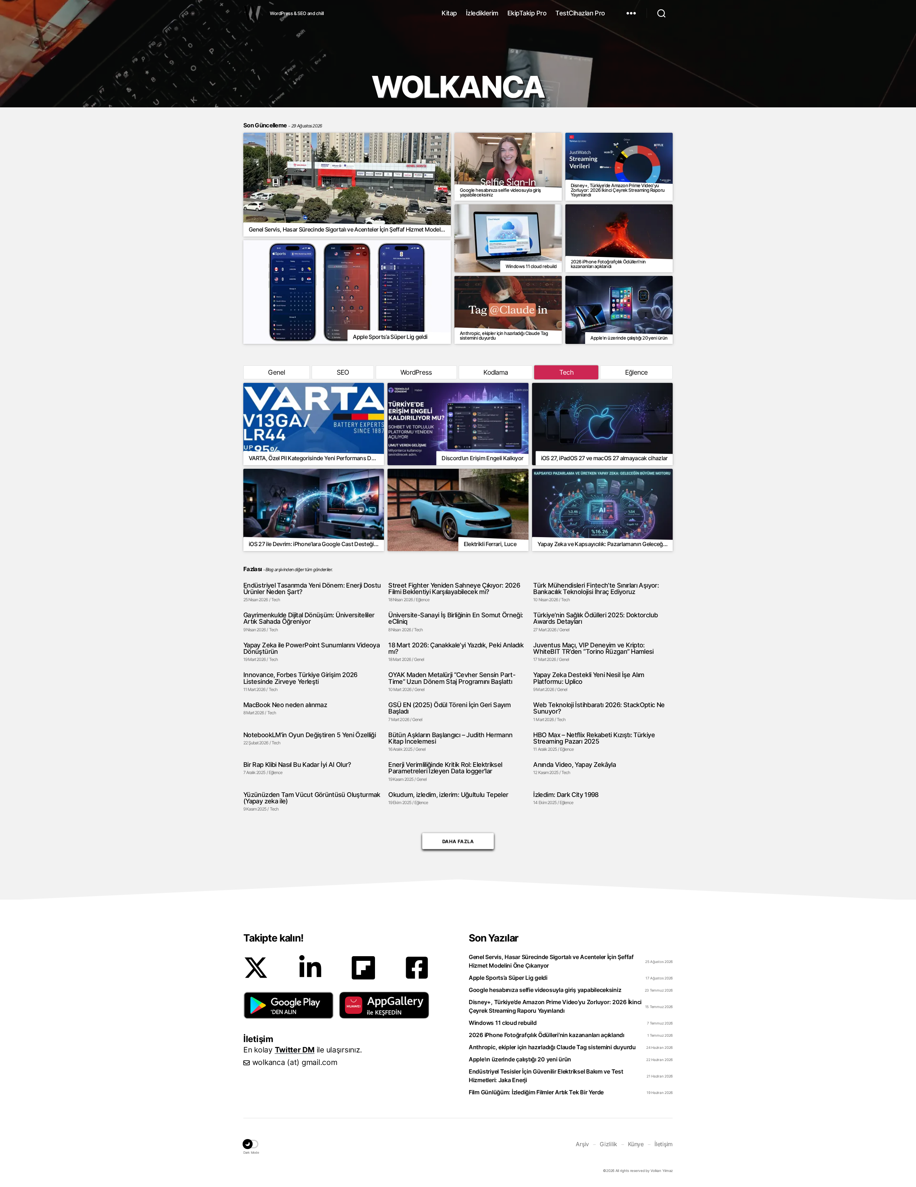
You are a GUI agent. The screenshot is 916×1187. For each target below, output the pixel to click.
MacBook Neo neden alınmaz (285, 704)
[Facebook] (416, 967)
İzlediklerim (482, 13)
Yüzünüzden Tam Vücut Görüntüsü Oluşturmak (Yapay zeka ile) (311, 797)
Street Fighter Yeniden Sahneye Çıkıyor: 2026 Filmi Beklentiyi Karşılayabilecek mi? (454, 588)
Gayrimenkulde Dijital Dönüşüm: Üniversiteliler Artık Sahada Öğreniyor (309, 618)
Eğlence (636, 372)
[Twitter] (255, 967)
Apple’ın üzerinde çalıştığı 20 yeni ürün (520, 1059)
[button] (288, 1005)
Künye (636, 1144)
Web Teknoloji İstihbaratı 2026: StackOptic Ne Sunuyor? (598, 708)
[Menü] (631, 13)
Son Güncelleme (282, 125)
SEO (343, 372)
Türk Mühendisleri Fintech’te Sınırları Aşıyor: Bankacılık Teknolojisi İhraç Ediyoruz (596, 588)
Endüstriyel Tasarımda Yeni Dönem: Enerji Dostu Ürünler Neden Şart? (312, 588)
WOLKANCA (252, 13)
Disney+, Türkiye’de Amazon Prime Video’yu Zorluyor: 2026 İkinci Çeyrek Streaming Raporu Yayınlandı (555, 1006)
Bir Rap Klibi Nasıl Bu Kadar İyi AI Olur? (297, 764)
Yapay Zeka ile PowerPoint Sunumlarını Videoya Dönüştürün (311, 648)
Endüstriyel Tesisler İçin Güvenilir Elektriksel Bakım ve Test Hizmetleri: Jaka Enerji (546, 1076)
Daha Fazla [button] (458, 842)
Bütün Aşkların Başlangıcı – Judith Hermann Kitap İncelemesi (450, 738)
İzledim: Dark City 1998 (565, 794)
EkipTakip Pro (527, 13)
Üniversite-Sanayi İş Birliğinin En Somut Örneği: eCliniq (455, 618)
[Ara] (661, 13)
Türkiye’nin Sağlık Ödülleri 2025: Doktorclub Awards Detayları (595, 618)
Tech (566, 372)
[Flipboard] (363, 967)
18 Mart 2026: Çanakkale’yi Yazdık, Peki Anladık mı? (455, 648)
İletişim (663, 1144)
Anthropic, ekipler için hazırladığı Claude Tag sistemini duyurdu (552, 1047)
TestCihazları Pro (580, 13)
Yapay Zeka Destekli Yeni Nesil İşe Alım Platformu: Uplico (588, 678)
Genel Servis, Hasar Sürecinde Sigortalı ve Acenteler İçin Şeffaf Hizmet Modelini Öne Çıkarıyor (551, 961)
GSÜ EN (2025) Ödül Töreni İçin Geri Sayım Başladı (449, 708)
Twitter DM (295, 1049)
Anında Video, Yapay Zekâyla (574, 764)
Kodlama (495, 372)
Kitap (449, 13)
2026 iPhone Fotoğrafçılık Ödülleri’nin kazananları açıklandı (546, 1034)
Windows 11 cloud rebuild (503, 1022)
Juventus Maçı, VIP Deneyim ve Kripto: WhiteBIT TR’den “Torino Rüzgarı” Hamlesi (593, 648)
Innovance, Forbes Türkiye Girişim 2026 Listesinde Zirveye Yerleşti (300, 678)
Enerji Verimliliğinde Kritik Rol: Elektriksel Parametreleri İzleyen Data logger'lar (445, 767)
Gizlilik (608, 1144)
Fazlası (252, 569)
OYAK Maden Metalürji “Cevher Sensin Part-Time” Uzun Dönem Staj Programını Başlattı (451, 678)
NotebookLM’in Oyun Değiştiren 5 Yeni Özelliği (309, 734)
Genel (276, 372)
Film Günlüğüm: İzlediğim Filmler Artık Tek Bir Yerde (536, 1092)
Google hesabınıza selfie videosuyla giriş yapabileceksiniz (545, 989)
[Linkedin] (310, 967)
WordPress (416, 372)
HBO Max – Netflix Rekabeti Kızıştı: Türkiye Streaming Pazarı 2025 (593, 738)
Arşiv (582, 1144)
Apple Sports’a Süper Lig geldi (508, 977)
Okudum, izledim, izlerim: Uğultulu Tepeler (448, 794)
